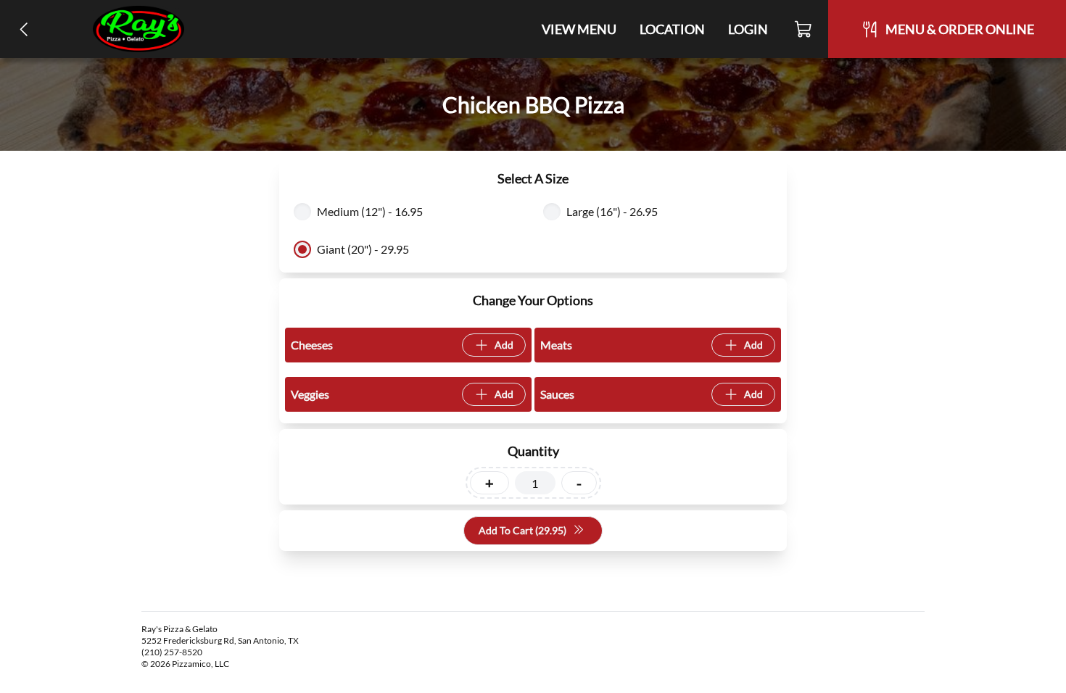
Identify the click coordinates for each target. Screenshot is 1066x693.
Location (672, 29)
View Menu (579, 29)
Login (748, 29)
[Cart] (804, 29)
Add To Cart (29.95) (522, 530)
